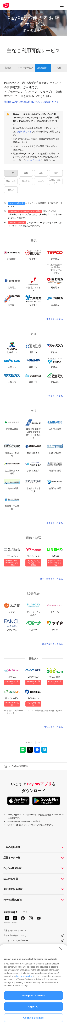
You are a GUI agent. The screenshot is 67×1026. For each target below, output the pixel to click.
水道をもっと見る (54, 523)
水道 (56, 173)
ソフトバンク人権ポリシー (15, 940)
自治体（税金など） (56, 181)
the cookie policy (24, 976)
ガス (41, 173)
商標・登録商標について (14, 935)
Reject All (33, 1006)
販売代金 (26, 181)
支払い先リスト (24, 131)
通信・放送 (11, 181)
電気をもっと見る (54, 319)
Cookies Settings (33, 1017)
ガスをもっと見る (54, 396)
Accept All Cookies (33, 995)
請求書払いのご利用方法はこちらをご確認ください (31, 101)
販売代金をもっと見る (52, 644)
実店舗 (8, 67)
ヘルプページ (33, 160)
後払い (11, 190)
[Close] (61, 949)
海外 (59, 67)
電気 (26, 173)
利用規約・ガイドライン (14, 930)
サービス (41, 181)
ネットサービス (25, 67)
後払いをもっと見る (53, 727)
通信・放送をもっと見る (51, 579)
